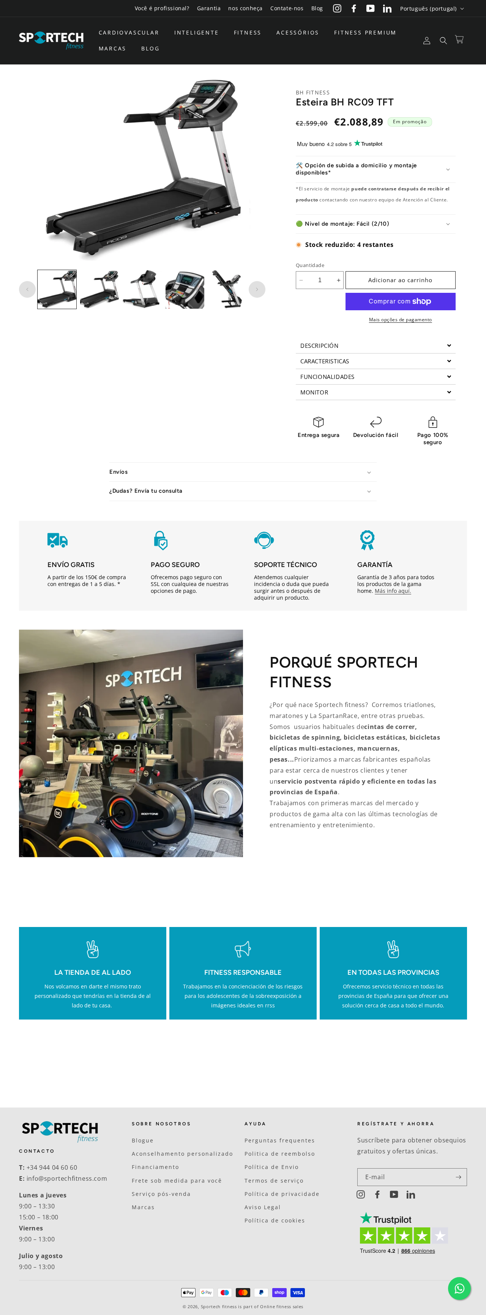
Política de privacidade (282, 1193)
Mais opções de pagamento (400, 319)
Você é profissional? (162, 8)
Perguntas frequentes (280, 1140)
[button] (132, 33)
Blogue (143, 1140)
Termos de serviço (274, 1180)
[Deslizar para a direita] (257, 289)
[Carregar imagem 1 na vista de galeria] (57, 289)
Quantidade (310, 265)
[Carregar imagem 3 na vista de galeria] (142, 289)
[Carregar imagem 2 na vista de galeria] (99, 289)
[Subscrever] (458, 1177)
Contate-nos (287, 8)
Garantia (209, 8)
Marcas (143, 1207)
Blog (317, 8)
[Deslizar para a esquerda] (27, 289)
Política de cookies (275, 1220)
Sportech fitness (219, 1306)
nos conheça (245, 8)
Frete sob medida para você (177, 1180)
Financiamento (155, 1166)
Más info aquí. (393, 590)
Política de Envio (272, 1166)
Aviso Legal (263, 1207)
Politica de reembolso (280, 1153)
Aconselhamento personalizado (182, 1153)
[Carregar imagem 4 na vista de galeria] (185, 289)
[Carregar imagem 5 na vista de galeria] (227, 289)
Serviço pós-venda (161, 1193)
